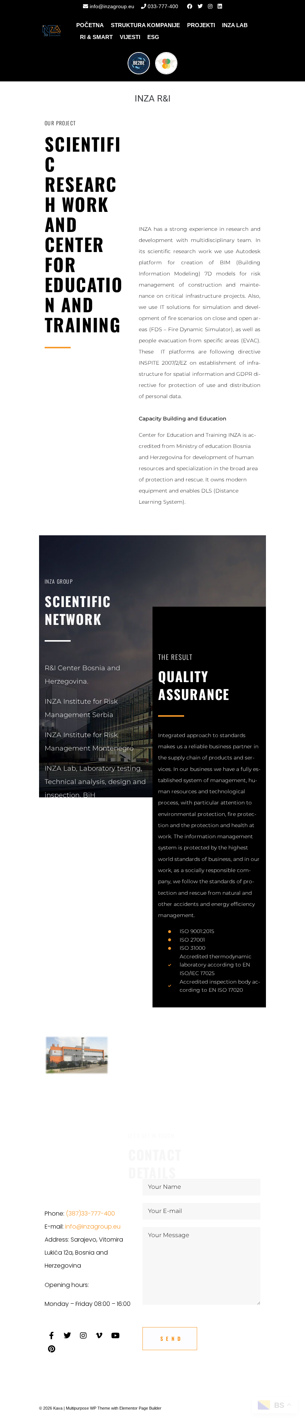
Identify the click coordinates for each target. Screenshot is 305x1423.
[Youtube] (115, 1335)
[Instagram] (83, 1335)
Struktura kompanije (145, 25)
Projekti (201, 25)
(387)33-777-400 (90, 1213)
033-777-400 (162, 6)
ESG (153, 37)
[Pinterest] (51, 1349)
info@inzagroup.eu (111, 6)
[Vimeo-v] (99, 1335)
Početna (90, 25)
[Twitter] (67, 1335)
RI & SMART (96, 37)
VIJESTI (130, 37)
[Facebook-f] (51, 1335)
